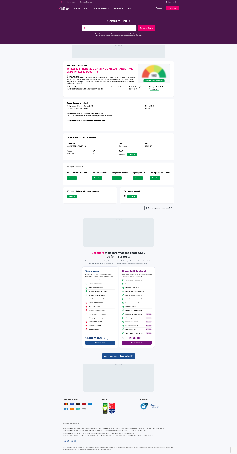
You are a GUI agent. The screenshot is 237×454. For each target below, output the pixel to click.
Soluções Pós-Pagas (100, 8)
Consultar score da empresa (154, 80)
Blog (129, 8)
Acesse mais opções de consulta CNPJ (118, 356)
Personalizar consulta (136, 342)
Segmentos (118, 8)
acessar (159, 8)
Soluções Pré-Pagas (80, 8)
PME (62, 2)
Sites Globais (172, 2)
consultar (132, 154)
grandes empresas (86, 2)
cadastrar (172, 8)
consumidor (71, 2)
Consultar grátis (100, 343)
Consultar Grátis (146, 28)
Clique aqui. (139, 35)
